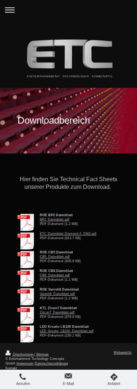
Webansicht (123, 352)
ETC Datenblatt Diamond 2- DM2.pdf (68, 234)
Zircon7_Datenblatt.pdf (57, 312)
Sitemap (42, 354)
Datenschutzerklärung (51, 363)
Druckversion (23, 354)
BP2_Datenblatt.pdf (54, 219)
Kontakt (11, 368)
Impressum (25, 363)
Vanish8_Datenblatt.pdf (57, 294)
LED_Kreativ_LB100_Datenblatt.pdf (67, 331)
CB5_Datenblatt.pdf (55, 256)
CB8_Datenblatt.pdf (55, 275)
